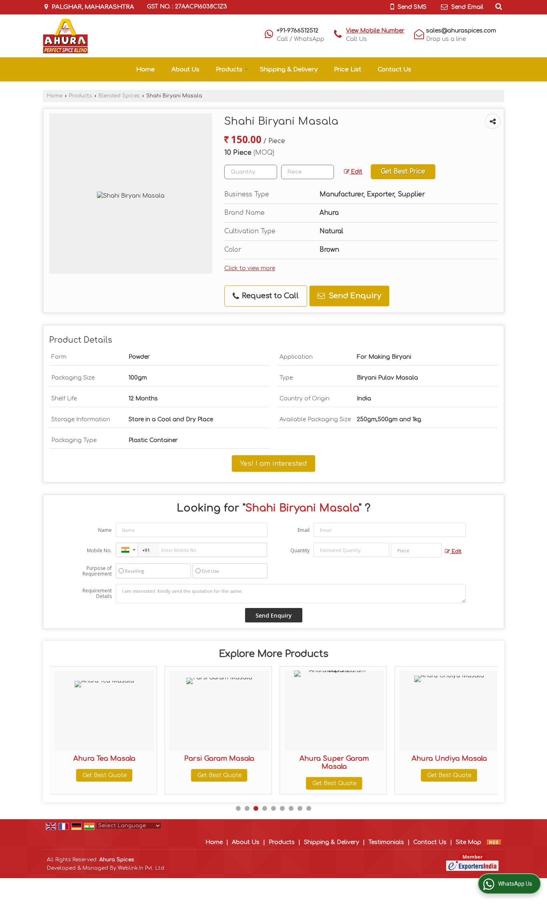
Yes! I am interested (273, 463)
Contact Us (394, 69)
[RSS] (494, 842)
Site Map (468, 842)
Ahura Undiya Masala (449, 758)
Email (304, 530)
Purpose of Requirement (97, 571)
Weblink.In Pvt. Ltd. (141, 868)
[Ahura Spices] (65, 35)
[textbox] (307, 172)
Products (229, 69)
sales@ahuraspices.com (461, 31)
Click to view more (249, 268)
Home (145, 69)
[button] (375, 31)
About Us (185, 69)
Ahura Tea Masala (104, 758)
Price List (347, 69)
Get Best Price (403, 171)
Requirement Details (97, 593)
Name (105, 530)
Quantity (300, 550)
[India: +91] (127, 550)
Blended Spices (119, 96)
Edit (356, 172)
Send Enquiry (354, 296)
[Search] (498, 6)
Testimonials (386, 842)
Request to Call (269, 296)
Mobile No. (99, 550)
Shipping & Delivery (289, 69)
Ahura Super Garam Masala (334, 762)
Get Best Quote (104, 775)
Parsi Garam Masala (219, 758)
